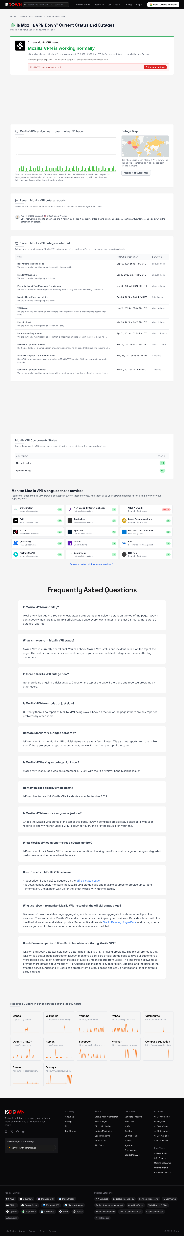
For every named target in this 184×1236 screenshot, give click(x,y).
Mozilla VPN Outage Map (136, 173)
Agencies (129, 1145)
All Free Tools (160, 1153)
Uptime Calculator (162, 1163)
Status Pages (101, 1121)
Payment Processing (148, 1199)
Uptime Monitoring (103, 1131)
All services (11, 1218)
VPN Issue (22, 308)
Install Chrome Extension (165, 4)
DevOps (128, 1131)
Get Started (70, 1131)
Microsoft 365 (52, 1205)
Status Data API (132, 1155)
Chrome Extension (162, 1172)
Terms (42, 1231)
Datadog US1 (47, 1199)
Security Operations (105, 1211)
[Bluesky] (23, 1131)
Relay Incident (24, 322)
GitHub (13, 1205)
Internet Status (83, 4)
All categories (102, 1218)
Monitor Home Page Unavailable (32, 297)
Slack (106, 922)
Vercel (80, 1211)
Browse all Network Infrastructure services (90, 564)
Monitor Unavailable (27, 275)
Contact (32, 1231)
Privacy (52, 1231)
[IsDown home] (13, 4)
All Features (100, 1140)
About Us (69, 1116)
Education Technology (123, 1199)
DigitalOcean (68, 1199)
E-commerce (131, 1150)
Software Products (133, 1116)
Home (13, 16)
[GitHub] (17, 1131)
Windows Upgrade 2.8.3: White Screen (36, 355)
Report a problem (156, 67)
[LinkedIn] (6, 1131)
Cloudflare (28, 1199)
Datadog (116, 922)
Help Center (10, 1231)
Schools (128, 1140)
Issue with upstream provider (31, 344)
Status (22, 1231)
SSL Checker (160, 1158)
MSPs (127, 1126)
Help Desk (129, 1121)
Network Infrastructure (31, 16)
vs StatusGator (161, 1126)
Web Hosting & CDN (157, 1205)
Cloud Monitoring (103, 1126)
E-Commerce (170, 1199)
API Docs (99, 1145)
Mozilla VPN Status (56, 16)
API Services (102, 1199)
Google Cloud (31, 1205)
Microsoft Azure (75, 1205)
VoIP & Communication (130, 1211)
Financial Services (154, 1211)
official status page (88, 880)
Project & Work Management (109, 1205)
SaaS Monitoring (102, 1136)
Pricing (128, 4)
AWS (12, 1199)
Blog (67, 1126)
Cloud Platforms (135, 1205)
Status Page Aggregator (106, 1116)
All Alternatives (161, 1140)
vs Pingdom (159, 1121)
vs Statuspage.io (162, 1131)
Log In (139, 4)
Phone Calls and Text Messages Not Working (39, 286)
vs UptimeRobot (161, 1136)
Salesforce (49, 1211)
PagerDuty (129, 922)
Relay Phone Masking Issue (30, 263)
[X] (11, 1131)
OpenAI (13, 1211)
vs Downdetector (162, 1116)
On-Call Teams (131, 1136)
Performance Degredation (29, 333)
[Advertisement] (92, 98)
